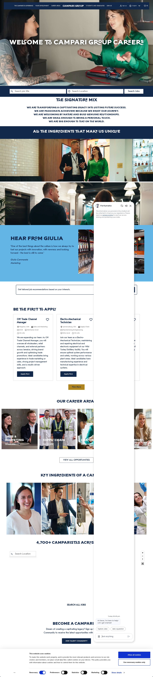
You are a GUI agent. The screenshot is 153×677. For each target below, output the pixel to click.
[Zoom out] (142, 556)
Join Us (109, 6)
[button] (123, 6)
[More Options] (99, 636)
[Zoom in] (142, 552)
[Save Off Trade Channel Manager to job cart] (47, 319)
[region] (114, 421)
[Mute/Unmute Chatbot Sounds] (126, 205)
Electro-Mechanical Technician (70, 321)
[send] (128, 636)
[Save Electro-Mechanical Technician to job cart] (91, 319)
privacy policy (108, 215)
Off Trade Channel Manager (27, 321)
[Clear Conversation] (122, 205)
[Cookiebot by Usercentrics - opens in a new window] (14, 672)
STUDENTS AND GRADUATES (95, 6)
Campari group (73, 5)
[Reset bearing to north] (142, 559)
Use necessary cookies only (134, 662)
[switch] (64, 672)
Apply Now (25, 374)
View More (76, 387)
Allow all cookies (134, 655)
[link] (23, 509)
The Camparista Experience (23, 6)
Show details (117, 673)
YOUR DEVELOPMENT (42, 6)
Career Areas (55, 6)
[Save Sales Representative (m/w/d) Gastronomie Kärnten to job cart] (134, 319)
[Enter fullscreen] (142, 563)
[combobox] (38, 91)
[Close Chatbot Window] (130, 205)
